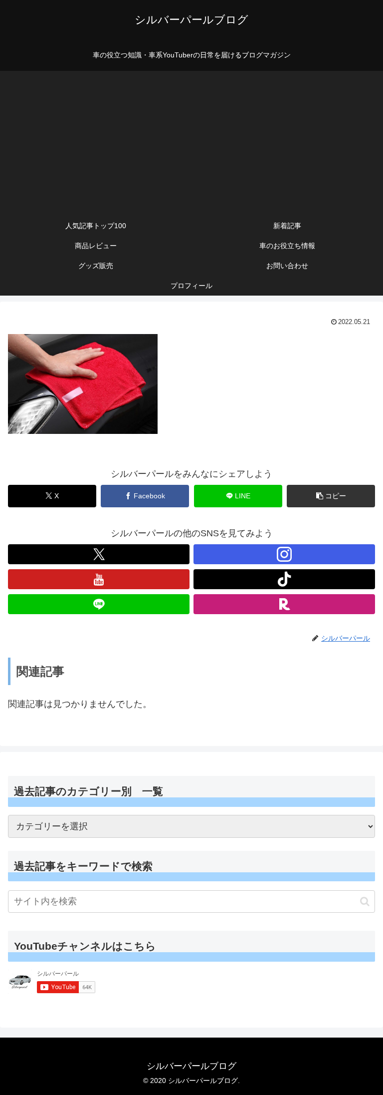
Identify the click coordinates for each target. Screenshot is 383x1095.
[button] (331, 496)
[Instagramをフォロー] (284, 554)
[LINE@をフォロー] (99, 604)
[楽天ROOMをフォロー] (284, 604)
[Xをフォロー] (99, 554)
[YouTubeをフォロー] (99, 579)
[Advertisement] (191, 141)
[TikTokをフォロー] (284, 579)
